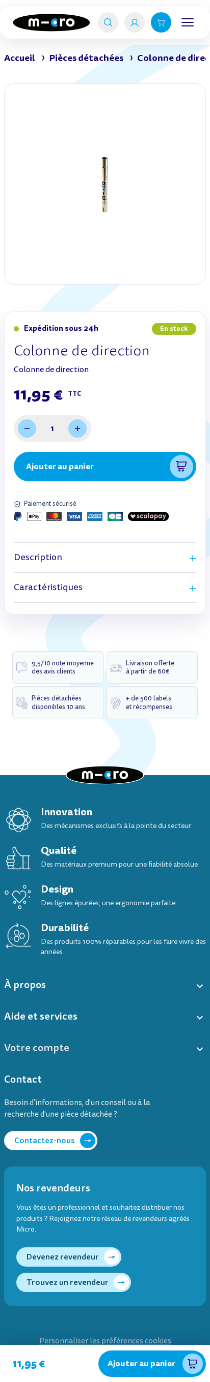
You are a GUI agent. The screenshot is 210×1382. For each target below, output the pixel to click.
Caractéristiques (48, 587)
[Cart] (161, 22)
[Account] (134, 22)
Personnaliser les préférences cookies (105, 1341)
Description (38, 557)
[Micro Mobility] (51, 22)
